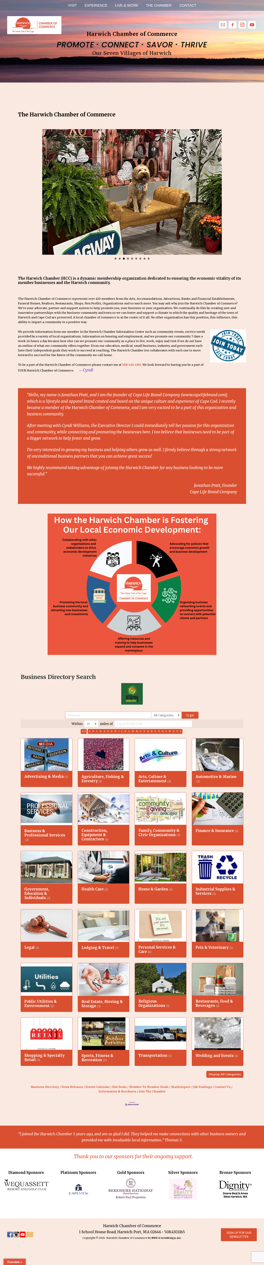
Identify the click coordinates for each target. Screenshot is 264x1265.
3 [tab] (124, 259)
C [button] (97, 731)
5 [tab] (132, 259)
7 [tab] (140, 259)
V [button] (166, 731)
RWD (154, 1238)
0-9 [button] (84, 731)
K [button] (125, 731)
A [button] (89, 731)
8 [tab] (144, 259)
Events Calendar (97, 1087)
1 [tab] (116, 259)
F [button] (108, 731)
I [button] (118, 731)
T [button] (158, 731)
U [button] (162, 731)
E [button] (104, 731)
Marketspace (181, 1087)
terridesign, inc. (171, 1238)
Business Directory (45, 1087)
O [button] (140, 731)
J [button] (121, 731)
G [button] (111, 731)
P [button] (144, 731)
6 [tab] (136, 259)
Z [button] (180, 731)
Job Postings (202, 1087)
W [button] (170, 731)
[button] (224, 1074)
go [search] (192, 715)
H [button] (115, 731)
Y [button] (177, 731)
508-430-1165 (131, 364)
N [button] (137, 731)
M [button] (133, 731)
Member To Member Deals (148, 1087)
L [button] (129, 731)
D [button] (100, 731)
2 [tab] (120, 259)
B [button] (93, 731)
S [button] (155, 731)
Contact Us (222, 1087)
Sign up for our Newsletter (239, 1235)
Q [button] (148, 731)
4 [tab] (128, 259)
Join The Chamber (152, 1091)
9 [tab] (149, 259)
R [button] (151, 731)
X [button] (173, 731)
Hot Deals (119, 1087)
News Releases (72, 1087)
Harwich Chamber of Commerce (34, 25)
